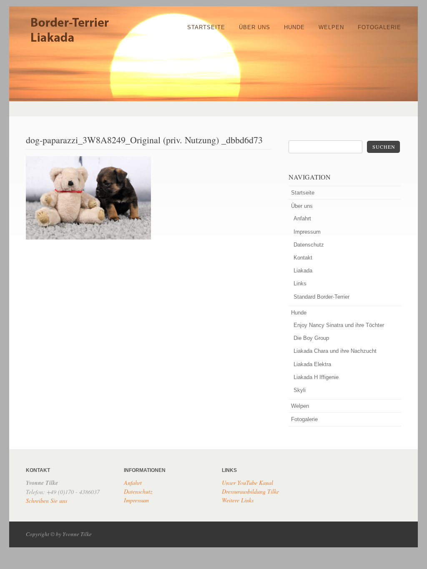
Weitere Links (238, 500)
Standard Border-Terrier (321, 297)
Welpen (331, 27)
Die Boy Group (311, 338)
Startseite (206, 27)
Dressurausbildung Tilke (250, 491)
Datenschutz (309, 245)
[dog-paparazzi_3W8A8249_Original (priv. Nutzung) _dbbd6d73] (88, 238)
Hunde (294, 27)
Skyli (300, 390)
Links (300, 283)
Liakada (303, 270)
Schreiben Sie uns (46, 500)
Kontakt (303, 258)
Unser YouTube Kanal (247, 483)
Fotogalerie (379, 27)
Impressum (307, 232)
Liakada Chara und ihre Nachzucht (335, 351)
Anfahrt (302, 218)
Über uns (254, 27)
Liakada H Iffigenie (316, 377)
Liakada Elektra (312, 364)
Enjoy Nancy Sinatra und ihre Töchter (339, 325)
